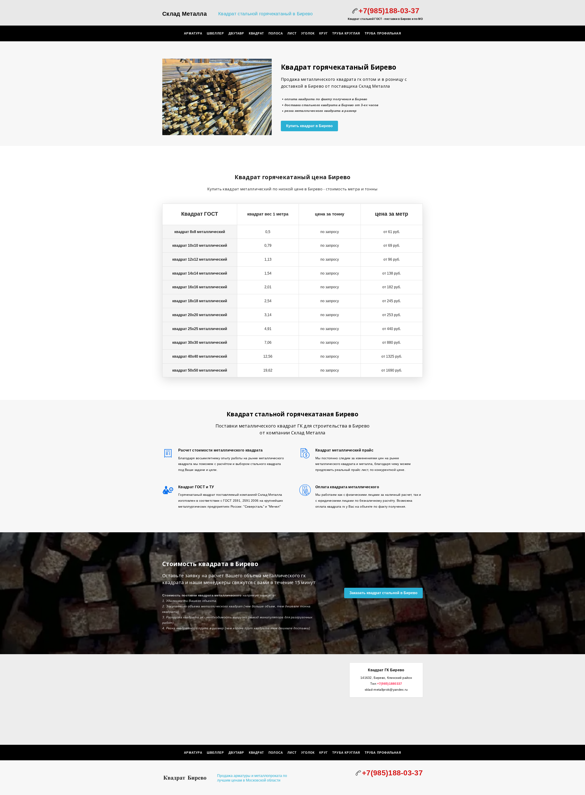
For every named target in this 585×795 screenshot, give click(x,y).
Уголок (308, 33)
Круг (323, 33)
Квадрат (256, 33)
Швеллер (215, 33)
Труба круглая (346, 33)
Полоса (276, 33)
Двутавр (236, 33)
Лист (292, 33)
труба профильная (383, 33)
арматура (193, 33)
